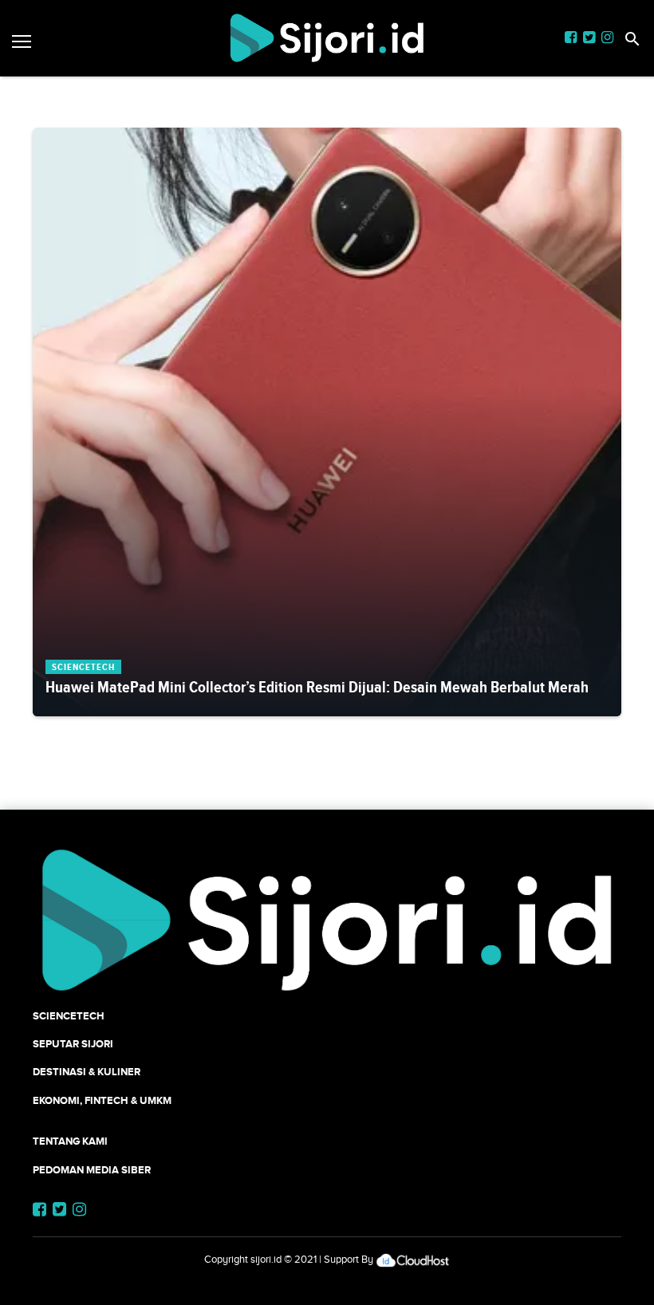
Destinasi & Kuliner (86, 1072)
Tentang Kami (70, 1141)
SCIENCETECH (68, 1016)
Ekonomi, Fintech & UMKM (102, 1100)
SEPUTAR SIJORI (73, 1044)
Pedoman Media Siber (92, 1170)
